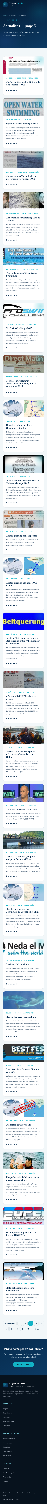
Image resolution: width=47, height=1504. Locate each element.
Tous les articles (8, 1421)
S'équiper (6, 1417)
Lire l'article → (11, 91)
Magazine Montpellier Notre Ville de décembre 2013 (23, 83)
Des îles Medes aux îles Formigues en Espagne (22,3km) (22, 910)
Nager (5, 1409)
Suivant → (37, 1329)
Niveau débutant (9, 1439)
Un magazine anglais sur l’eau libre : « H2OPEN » (21, 1234)
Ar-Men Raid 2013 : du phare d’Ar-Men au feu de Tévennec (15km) (21, 754)
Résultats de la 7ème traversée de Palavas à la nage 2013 (23, 482)
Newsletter (7, 1455)
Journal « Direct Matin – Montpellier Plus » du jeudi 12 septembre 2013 (21, 383)
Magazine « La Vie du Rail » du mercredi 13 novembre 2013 (21, 177)
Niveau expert (8, 1443)
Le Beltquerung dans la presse (21, 535)
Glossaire (6, 1425)
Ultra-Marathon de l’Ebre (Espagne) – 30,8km (19, 426)
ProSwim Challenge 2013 (19, 328)
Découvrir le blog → (23, 1364)
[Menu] (42, 4)
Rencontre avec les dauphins (21, 1016)
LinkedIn (6, 1481)
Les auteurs (7, 1451)
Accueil (5, 15)
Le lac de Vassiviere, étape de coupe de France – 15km (21, 858)
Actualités (6, 1447)
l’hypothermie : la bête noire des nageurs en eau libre (22, 1178)
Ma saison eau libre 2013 (18, 1124)
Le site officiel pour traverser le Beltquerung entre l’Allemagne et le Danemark (23, 641)
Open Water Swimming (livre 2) (22, 123)
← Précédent (10, 1323)
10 (28, 1329)
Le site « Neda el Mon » (17, 964)
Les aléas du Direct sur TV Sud (21, 809)
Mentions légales (9, 1473)
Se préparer (7, 1413)
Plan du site (7, 1477)
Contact (6, 1468)
